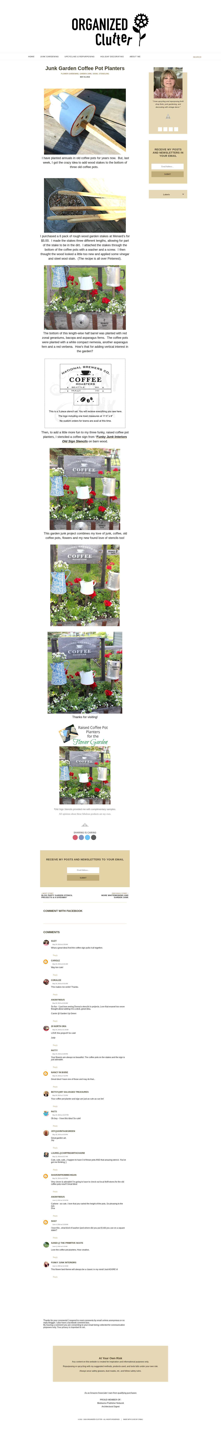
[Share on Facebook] (81, 837)
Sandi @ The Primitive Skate (67, 1243)
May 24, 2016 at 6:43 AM (60, 1003)
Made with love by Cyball (133, 1419)
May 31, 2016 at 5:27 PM (60, 1178)
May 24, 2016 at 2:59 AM (60, 944)
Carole (55, 961)
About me (135, 57)
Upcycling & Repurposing (80, 57)
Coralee (56, 980)
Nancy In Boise (59, 1072)
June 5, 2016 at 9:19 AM (59, 1246)
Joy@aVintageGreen (63, 1131)
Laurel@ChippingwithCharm (68, 1153)
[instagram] (165, 129)
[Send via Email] (93, 837)
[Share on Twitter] (87, 837)
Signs (95, 74)
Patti (54, 1111)
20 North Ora (58, 1026)
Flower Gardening (70, 74)
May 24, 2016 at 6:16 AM (60, 983)
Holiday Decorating (112, 57)
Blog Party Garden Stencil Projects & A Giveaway (57, 896)
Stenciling (104, 74)
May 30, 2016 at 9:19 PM (60, 1134)
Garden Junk (86, 74)
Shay (54, 1221)
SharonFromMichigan (63, 1175)
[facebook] (160, 129)
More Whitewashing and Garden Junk (114, 896)
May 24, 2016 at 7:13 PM (60, 1095)
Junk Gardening (49, 57)
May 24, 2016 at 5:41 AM (60, 964)
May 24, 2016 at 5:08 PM (60, 1054)
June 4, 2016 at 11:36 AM (60, 1224)
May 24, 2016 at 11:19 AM (60, 1029)
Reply (55, 955)
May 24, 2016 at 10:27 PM (60, 1115)
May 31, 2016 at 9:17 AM (60, 1156)
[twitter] (171, 129)
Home (31, 57)
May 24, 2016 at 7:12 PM (60, 1076)
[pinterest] (176, 129)
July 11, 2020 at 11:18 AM (60, 1266)
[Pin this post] (75, 837)
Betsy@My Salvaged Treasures (70, 1092)
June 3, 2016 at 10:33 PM (60, 1200)
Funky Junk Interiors (63, 1262)
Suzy (54, 941)
